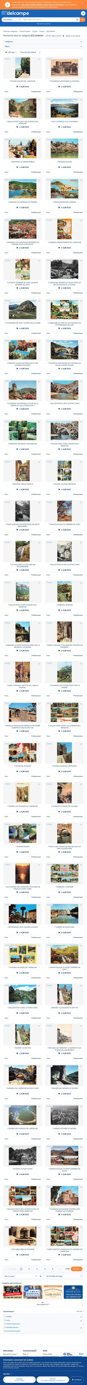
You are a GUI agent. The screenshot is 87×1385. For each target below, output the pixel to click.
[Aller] (40, 1276)
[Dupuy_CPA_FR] (53, 1292)
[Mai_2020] (32, 1292)
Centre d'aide (47, 1354)
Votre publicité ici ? (43, 1304)
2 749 (67, 1269)
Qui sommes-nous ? (10, 1354)
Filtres (7, 46)
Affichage (11, 52)
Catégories (9, 41)
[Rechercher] (82, 19)
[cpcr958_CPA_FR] (12, 1292)
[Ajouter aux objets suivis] (39, 59)
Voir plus (6, 1374)
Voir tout (79, 1311)
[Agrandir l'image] (22, 68)
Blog (25, 1354)
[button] (77, 19)
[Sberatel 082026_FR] (73, 1292)
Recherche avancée (43, 24)
